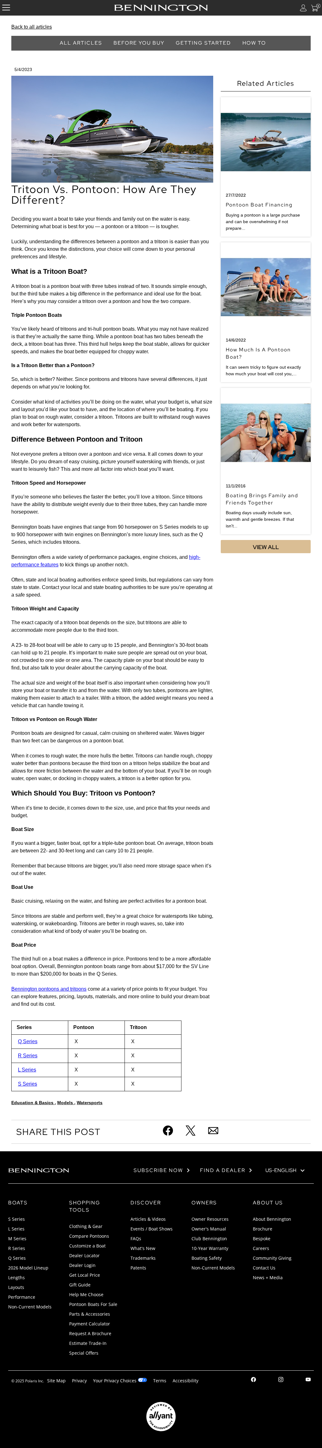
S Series (27, 1084)
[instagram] (280, 1380)
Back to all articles (31, 27)
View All (266, 547)
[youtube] (308, 1380)
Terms (159, 1381)
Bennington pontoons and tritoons (48, 989)
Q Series (27, 1041)
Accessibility (185, 1381)
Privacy (79, 1381)
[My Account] (303, 7)
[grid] (112, 1056)
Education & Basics (33, 1102)
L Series (27, 1069)
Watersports (90, 1102)
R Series (27, 1055)
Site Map (56, 1381)
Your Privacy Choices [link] (114, 1381)
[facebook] (253, 1380)
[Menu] (6, 7)
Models (65, 1102)
